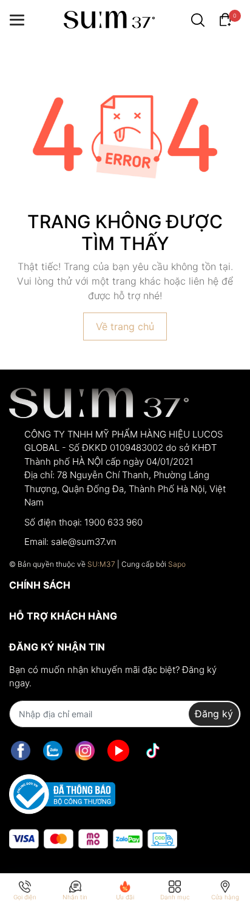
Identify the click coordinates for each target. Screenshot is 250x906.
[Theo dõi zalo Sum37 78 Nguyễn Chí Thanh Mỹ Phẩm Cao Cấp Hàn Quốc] (52, 751)
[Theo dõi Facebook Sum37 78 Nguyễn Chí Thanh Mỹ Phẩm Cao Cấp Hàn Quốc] (20, 751)
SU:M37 (101, 564)
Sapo (177, 564)
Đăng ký (214, 714)
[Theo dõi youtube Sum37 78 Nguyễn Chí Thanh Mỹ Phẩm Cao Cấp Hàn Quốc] (118, 751)
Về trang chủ (125, 326)
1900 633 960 (113, 522)
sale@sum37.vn (84, 541)
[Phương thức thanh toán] (93, 839)
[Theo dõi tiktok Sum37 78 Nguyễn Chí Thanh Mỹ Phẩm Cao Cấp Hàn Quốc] (153, 751)
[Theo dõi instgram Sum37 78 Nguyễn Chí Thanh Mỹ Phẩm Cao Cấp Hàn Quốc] (84, 751)
